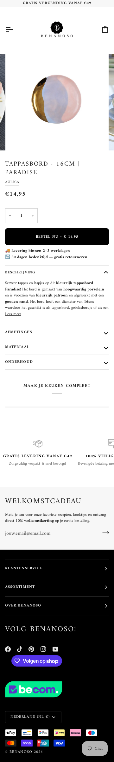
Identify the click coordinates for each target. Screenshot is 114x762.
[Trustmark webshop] (57, 689)
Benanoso (21, 752)
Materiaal (17, 347)
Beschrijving (20, 272)
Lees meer (13, 314)
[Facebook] (8, 649)
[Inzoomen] (20, 138)
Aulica (12, 182)
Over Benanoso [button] (23, 605)
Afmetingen (19, 332)
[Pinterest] (31, 649)
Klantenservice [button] (23, 568)
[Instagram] (43, 649)
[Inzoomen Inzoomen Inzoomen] (57, 102)
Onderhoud (19, 362)
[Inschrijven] (103, 533)
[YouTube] (55, 649)
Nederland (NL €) (30, 717)
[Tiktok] (19, 649)
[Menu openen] (14, 29)
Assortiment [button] (20, 587)
